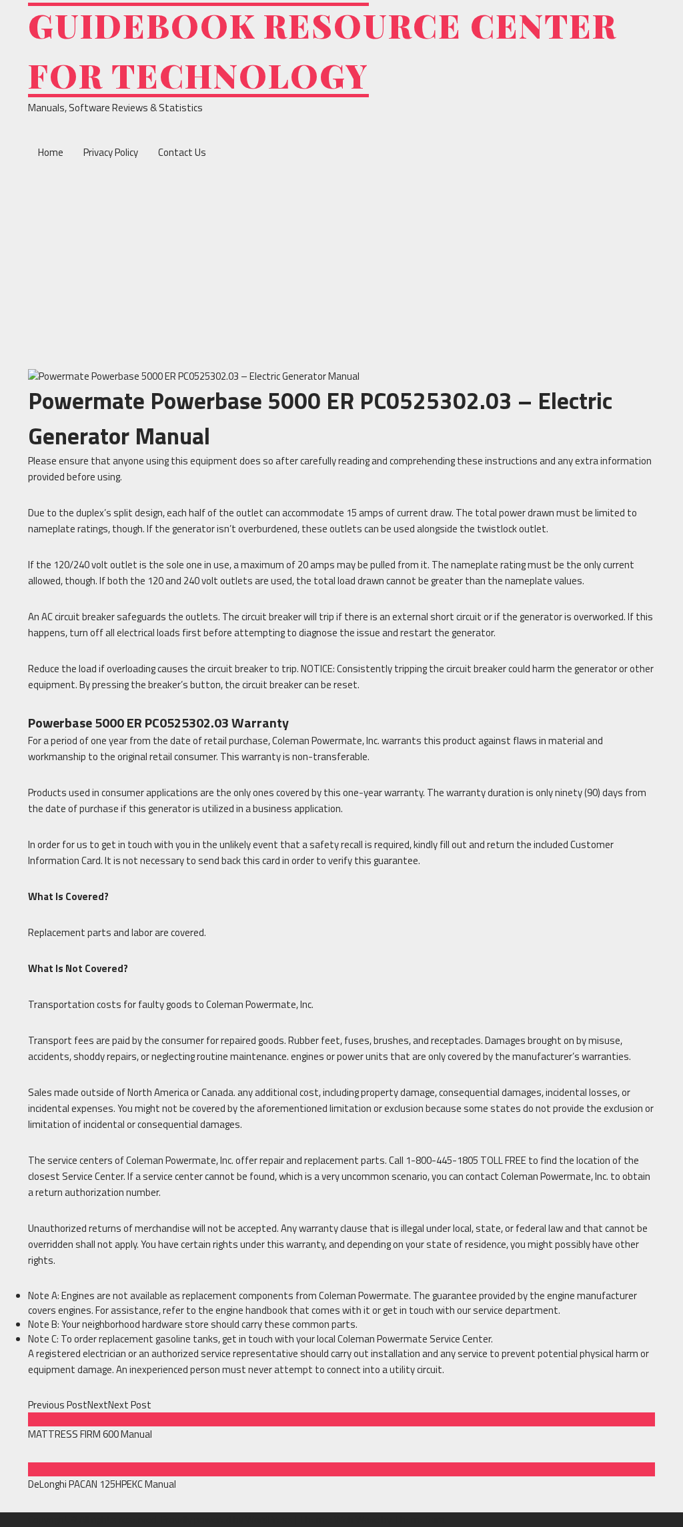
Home (50, 152)
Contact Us (182, 152)
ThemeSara (419, 1519)
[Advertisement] (341, 269)
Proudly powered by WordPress (228, 1519)
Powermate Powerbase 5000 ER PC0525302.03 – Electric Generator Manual (320, 418)
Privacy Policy (110, 152)
